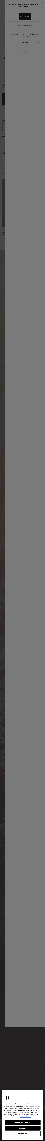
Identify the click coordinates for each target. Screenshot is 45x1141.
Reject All (23, 1128)
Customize (22, 1133)
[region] (22, 1115)
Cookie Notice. (25, 1117)
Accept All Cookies (22, 1122)
